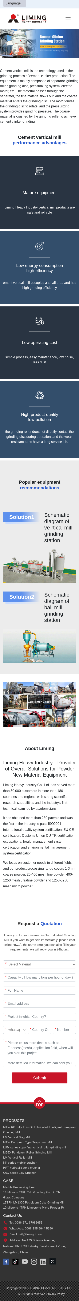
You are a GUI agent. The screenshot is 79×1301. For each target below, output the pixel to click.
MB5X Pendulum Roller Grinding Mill (27, 1152)
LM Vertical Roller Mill (17, 1157)
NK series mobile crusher (20, 1162)
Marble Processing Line (19, 1187)
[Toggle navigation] (68, 19)
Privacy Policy (55, 1294)
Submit (39, 1078)
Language (13, 3)
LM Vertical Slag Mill (16, 1137)
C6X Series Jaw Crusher (19, 1172)
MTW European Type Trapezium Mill (27, 1142)
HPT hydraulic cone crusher (21, 1167)
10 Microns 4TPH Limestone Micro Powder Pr (33, 1207)
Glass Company (13, 1197)
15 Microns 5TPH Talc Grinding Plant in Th (31, 1192)
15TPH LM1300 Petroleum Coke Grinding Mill (33, 1202)
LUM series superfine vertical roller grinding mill (34, 1147)
